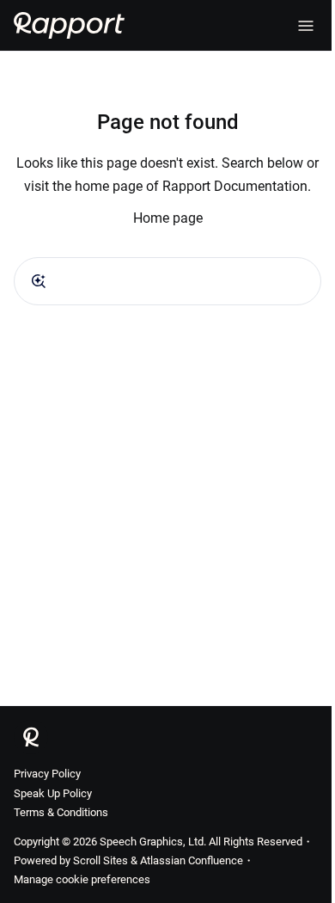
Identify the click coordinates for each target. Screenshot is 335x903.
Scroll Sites (100, 860)
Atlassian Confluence (191, 860)
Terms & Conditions (61, 812)
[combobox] (167, 281)
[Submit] (38, 281)
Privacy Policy (47, 773)
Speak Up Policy (53, 793)
